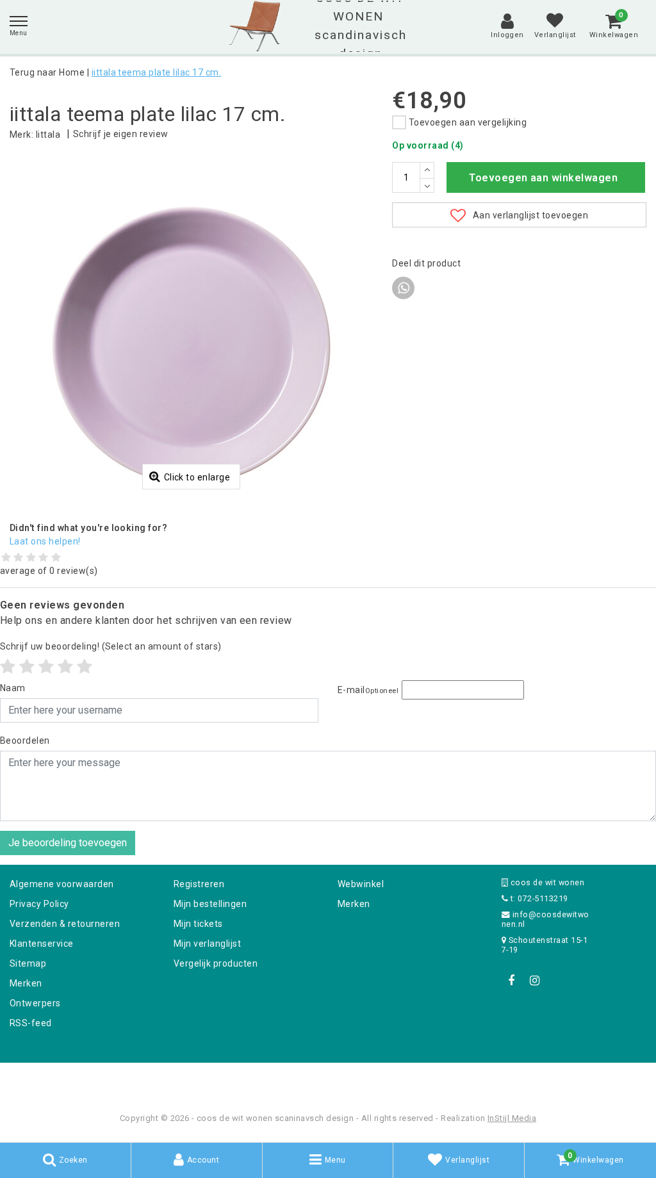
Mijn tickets (198, 924)
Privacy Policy (39, 904)
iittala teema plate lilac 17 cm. (156, 72)
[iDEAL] (288, 1080)
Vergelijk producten (216, 963)
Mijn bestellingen (210, 904)
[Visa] (370, 1080)
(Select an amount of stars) (111, 646)
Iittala (48, 134)
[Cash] (246, 1080)
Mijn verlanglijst (207, 943)
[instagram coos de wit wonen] (534, 981)
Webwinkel (361, 884)
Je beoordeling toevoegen (67, 843)
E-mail (368, 690)
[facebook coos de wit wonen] (511, 981)
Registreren (199, 884)
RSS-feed (31, 1023)
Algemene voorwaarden (62, 884)
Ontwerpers (35, 1003)
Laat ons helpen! (45, 541)
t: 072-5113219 (538, 898)
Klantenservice (42, 943)
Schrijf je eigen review (120, 134)
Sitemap (28, 963)
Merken (26, 983)
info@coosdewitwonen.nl (545, 919)
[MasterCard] (329, 1080)
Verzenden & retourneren (65, 924)
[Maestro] (410, 1080)
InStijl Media (512, 1118)
